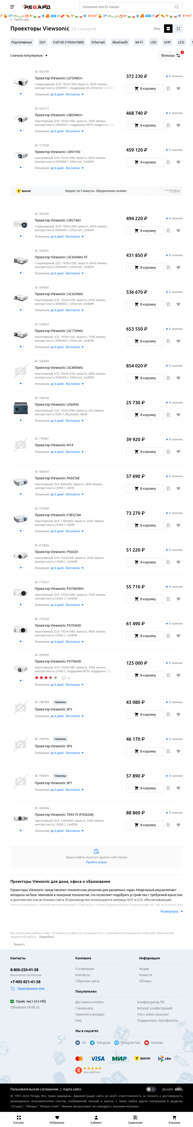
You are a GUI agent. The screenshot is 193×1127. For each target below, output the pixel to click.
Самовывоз (84, 1008)
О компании (84, 969)
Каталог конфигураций (154, 1008)
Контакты (82, 975)
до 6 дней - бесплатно (65, 94)
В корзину (148, 88)
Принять (19, 944)
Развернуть (169, 911)
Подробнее (46, 936)
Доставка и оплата (89, 1002)
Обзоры (145, 981)
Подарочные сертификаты (157, 1020)
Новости (145, 975)
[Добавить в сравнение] (168, 88)
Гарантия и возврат (90, 1014)
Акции (144, 969)
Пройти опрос (96, 862)
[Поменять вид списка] (168, 28)
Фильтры (172, 54)
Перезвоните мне (31, 989)
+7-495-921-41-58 (25, 982)
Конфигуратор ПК (151, 1002)
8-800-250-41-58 (24, 970)
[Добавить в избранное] (178, 88)
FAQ (78, 1020)
